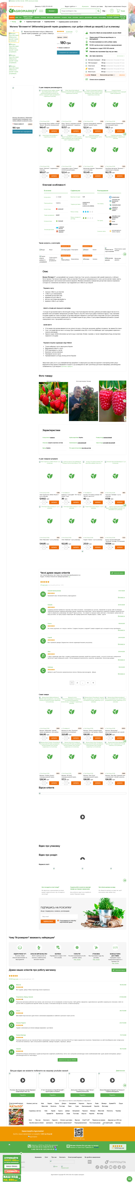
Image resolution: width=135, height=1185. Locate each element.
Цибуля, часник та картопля (28, 17)
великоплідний (108, 437)
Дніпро (64, 1103)
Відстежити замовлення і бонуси (115, 6)
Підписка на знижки (98, 1120)
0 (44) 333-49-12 (36, 1147)
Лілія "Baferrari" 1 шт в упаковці (71, 540)
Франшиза (85, 6)
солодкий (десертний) (109, 443)
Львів (96, 1103)
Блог (30, 1120)
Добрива (116, 17)
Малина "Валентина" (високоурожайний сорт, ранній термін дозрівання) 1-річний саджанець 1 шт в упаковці (114, 731)
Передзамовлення (80, 1123)
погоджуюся (65, 920)
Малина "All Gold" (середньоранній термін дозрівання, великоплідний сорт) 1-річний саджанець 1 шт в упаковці (72, 776)
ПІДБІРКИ (11, 17)
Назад (14, 22)
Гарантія (54, 1120)
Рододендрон (77, 14)
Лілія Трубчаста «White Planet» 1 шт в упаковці (49, 495)
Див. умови (77, 959)
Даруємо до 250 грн (115, 1120)
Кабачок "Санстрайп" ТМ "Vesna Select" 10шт (71, 495)
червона (52, 437)
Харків (49, 1103)
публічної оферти (67, 366)
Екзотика (75, 17)
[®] (22, 13)
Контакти (46, 1120)
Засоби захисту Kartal (36, 1123)
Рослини (109, 17)
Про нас (38, 1120)
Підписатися (48, 921)
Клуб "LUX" (86, 1120)
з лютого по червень (88, 206)
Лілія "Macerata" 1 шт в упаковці (49, 540)
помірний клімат (116, 205)
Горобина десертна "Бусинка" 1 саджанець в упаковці (114, 169)
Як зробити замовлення (92, 1157)
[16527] (54, 867)
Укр (103, 11)
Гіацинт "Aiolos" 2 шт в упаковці (92, 540)
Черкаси (81, 1103)
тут (69, 576)
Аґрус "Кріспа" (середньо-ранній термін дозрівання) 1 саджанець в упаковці (71, 124)
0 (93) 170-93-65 (46, 6)
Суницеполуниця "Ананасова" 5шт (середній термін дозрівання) (114, 124)
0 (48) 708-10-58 (36, 1149)
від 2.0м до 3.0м (86, 448)
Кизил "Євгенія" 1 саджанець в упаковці (49, 169)
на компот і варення (62, 231)
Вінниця (104, 1103)
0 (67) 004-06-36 (48, 1149)
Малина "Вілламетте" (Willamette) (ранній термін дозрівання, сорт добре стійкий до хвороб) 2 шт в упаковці (22, 120)
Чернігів (96, 1106)
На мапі (96, 1147)
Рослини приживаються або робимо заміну (103, 42)
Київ (42, 1103)
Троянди (43, 17)
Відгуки (77, 1120)
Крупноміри (102, 17)
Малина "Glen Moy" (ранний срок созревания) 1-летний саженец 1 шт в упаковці (115, 776)
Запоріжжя (72, 1103)
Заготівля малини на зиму (107, 887)
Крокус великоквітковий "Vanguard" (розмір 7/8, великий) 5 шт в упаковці (115, 540)
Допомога (49, 1123)
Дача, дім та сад (123, 17)
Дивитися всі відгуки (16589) (67, 1060)
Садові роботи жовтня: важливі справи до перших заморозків (80, 888)
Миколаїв (45, 1106)
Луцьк (121, 1103)
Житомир (105, 1106)
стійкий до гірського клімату (115, 209)
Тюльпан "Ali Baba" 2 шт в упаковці (113, 495)
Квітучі (81, 17)
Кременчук (59, 1114)
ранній (57, 215)
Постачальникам (94, 1123)
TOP (20, 17)
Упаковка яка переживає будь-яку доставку (103, 51)
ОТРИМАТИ (12, 1171)
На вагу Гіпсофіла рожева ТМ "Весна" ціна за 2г (92, 495)
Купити (54, 131)
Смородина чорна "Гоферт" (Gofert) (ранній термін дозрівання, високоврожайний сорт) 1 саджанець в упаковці (71, 169)
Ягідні (69, 17)
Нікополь (53, 1106)
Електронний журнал (75, 1157)
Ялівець (71, 14)
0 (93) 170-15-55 (48, 1147)
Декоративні (88, 17)
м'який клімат (115, 197)
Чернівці (118, 1111)
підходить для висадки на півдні (116, 201)
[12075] (111, 867)
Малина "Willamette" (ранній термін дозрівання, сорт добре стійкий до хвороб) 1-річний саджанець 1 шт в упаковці (49, 731)
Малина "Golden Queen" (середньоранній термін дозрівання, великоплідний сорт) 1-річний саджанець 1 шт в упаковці (50, 776)
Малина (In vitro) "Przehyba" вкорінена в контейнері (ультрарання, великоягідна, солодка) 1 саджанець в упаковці (72, 731)
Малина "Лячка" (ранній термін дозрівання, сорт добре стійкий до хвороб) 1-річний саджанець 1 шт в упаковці (93, 731)
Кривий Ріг (112, 1103)
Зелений (60, 221)
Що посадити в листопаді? (50, 887)
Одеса (57, 1103)
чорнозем (115, 224)
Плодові (64, 17)
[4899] (82, 867)
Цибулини (57, 17)
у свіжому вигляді (61, 227)
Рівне (69, 1106)
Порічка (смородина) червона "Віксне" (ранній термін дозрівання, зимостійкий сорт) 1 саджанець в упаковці (93, 124)
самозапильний (82, 443)
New (17, 17)
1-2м (84, 196)
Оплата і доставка (97, 6)
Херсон (89, 1103)
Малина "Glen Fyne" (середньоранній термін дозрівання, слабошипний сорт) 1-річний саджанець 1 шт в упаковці (93, 776)
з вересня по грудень (86, 203)
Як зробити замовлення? (64, 1123)
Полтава (62, 1106)
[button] (114, 75)
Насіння (37, 17)
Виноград (50, 17)
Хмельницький (86, 1106)
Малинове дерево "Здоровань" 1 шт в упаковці (93, 169)
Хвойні (95, 17)
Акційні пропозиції (16, 6)
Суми (77, 1106)
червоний (60, 209)
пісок (113, 221)
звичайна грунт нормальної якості (116, 217)
